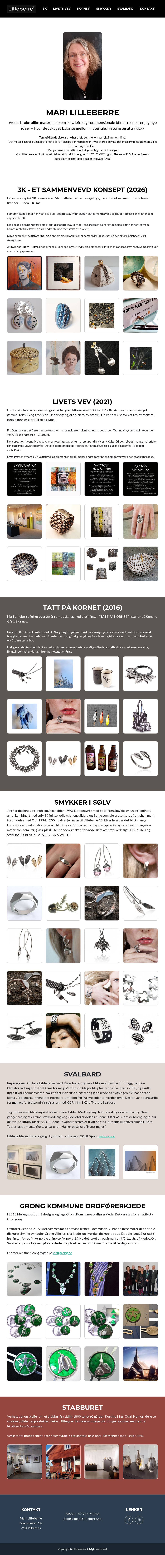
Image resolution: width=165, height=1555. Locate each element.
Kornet (83, 8)
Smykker (103, 8)
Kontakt (147, 8)
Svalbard (125, 8)
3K (45, 8)
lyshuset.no (107, 1136)
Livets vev (62, 8)
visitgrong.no (62, 1253)
